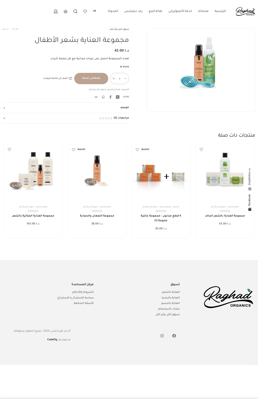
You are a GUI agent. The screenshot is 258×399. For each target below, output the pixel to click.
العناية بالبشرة (165, 207)
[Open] (85, 11)
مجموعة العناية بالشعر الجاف (225, 216)
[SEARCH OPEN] (75, 11)
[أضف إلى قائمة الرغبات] (201, 149)
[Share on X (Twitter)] (117, 97)
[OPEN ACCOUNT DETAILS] (56, 11)
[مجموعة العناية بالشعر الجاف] (225, 173)
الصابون (176, 207)
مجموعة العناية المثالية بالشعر (33, 216)
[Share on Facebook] (110, 97)
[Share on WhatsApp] (103, 97)
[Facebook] (174, 335)
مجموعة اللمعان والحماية (97, 216)
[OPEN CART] (65, 11)
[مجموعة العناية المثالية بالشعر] (33, 173)
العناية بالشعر (113, 90)
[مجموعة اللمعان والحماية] (97, 173)
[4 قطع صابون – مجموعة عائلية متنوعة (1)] (161, 173)
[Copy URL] (96, 97)
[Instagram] (162, 335)
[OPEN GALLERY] (201, 70)
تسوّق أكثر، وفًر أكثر (119, 29)
